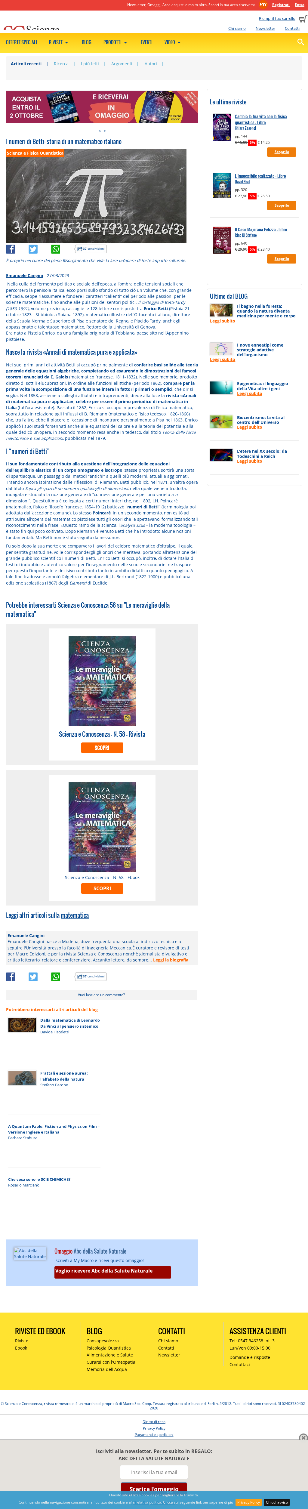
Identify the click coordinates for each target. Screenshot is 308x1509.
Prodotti (112, 42)
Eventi (146, 42)
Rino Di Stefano (246, 235)
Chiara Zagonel (245, 128)
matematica (75, 915)
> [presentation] (105, 131)
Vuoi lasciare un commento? (101, 994)
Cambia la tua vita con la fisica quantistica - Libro (261, 119)
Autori (151, 63)
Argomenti (121, 63)
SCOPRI (102, 747)
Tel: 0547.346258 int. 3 (252, 1341)
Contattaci (239, 1364)
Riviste (56, 42)
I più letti (90, 63)
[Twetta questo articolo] (40, 248)
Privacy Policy (248, 1502)
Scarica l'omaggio (154, 1489)
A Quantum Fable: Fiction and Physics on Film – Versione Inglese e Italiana (54, 1129)
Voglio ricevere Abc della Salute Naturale (103, 1270)
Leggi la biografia (170, 960)
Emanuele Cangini (24, 275)
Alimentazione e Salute (110, 1355)
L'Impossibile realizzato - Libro (260, 176)
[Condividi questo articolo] (17, 248)
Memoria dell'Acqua (107, 1369)
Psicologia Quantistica (109, 1348)
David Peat (242, 181)
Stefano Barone (54, 1085)
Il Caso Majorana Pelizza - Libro (261, 230)
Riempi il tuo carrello (277, 18)
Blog (86, 42)
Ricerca (61, 63)
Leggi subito (222, 321)
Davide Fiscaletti (54, 1032)
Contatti (292, 28)
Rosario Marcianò (23, 1185)
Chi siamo (237, 28)
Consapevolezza (103, 1341)
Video (170, 42)
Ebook (21, 1348)
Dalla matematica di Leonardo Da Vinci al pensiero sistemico (70, 1023)
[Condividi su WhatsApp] (62, 248)
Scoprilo (282, 151)
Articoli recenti (26, 63)
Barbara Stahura (22, 1137)
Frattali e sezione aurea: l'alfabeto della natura (64, 1076)
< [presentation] (99, 131)
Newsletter (265, 28)
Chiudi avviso (277, 1502)
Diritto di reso (154, 1421)
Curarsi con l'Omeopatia (111, 1362)
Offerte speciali (21, 42)
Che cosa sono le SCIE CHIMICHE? (39, 1179)
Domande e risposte (249, 1357)
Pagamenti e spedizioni (154, 1434)
